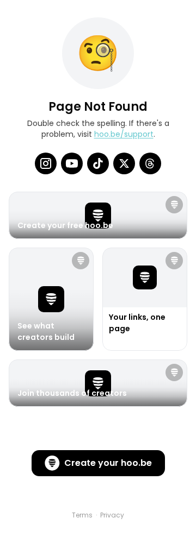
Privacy (112, 515)
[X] (124, 163)
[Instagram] (46, 163)
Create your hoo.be (108, 463)
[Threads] (150, 163)
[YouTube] (72, 163)
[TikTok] (98, 163)
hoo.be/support (124, 134)
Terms (82, 515)
